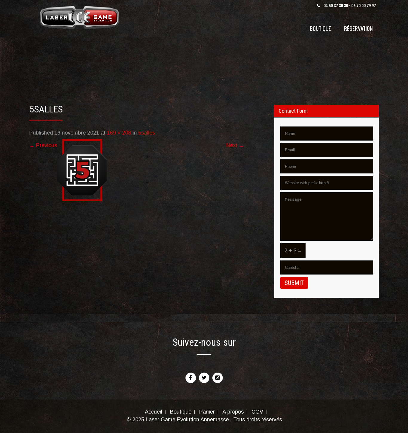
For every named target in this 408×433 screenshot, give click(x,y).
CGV (257, 412)
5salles (146, 133)
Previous (43, 145)
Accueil (153, 412)
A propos (233, 412)
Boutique (320, 28)
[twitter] (204, 378)
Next (235, 145)
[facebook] (190, 378)
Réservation (358, 28)
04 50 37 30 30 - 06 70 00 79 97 (349, 5)
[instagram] (217, 378)
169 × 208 (119, 133)
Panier (207, 412)
